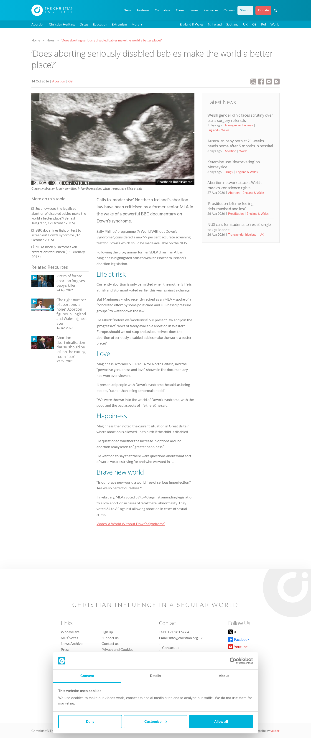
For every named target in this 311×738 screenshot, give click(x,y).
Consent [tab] (87, 676)
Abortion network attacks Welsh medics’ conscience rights (234, 185)
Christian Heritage (62, 24)
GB (254, 24)
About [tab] (224, 676)
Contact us (110, 643)
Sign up (245, 10)
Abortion (37, 24)
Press (65, 649)
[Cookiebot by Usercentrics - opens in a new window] (233, 660)
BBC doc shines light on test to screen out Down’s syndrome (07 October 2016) (56, 235)
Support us (110, 638)
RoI (263, 24)
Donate (263, 10)
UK (245, 24)
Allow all (221, 721)
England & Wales (191, 24)
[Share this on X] (253, 81)
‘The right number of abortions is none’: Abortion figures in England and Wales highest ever (71, 311)
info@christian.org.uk (185, 638)
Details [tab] (155, 676)
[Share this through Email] (269, 81)
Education (100, 24)
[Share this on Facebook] (261, 81)
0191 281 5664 (177, 632)
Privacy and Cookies (117, 649)
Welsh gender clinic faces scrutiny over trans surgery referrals (240, 117)
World (275, 24)
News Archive (71, 643)
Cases (180, 10)
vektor (275, 731)
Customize (152, 721)
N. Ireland (215, 24)
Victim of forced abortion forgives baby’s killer (70, 280)
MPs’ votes (69, 638)
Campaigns (163, 10)
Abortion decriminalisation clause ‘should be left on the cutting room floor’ (71, 347)
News (128, 10)
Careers (229, 10)
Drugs (84, 24)
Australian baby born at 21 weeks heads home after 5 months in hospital (240, 143)
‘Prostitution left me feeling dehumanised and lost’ (230, 206)
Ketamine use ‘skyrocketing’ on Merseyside (233, 164)
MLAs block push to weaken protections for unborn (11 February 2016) (58, 252)
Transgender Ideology (239, 125)
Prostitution (236, 213)
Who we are (70, 632)
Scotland (232, 24)
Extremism (119, 24)
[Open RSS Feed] (277, 81)
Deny (90, 721)
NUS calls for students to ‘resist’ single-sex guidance (239, 227)
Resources (211, 10)
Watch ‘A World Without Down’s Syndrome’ (131, 523)
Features (143, 10)
